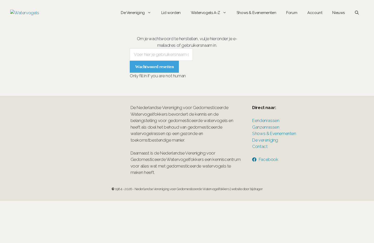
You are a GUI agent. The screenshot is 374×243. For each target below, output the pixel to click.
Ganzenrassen (265, 127)
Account (314, 12)
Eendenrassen (265, 120)
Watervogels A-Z (205, 12)
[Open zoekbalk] (357, 12)
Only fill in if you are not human (158, 75)
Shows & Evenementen (256, 12)
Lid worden (171, 12)
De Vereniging (133, 12)
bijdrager (256, 189)
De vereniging (265, 140)
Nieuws (338, 12)
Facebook (268, 159)
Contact (259, 146)
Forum (291, 12)
